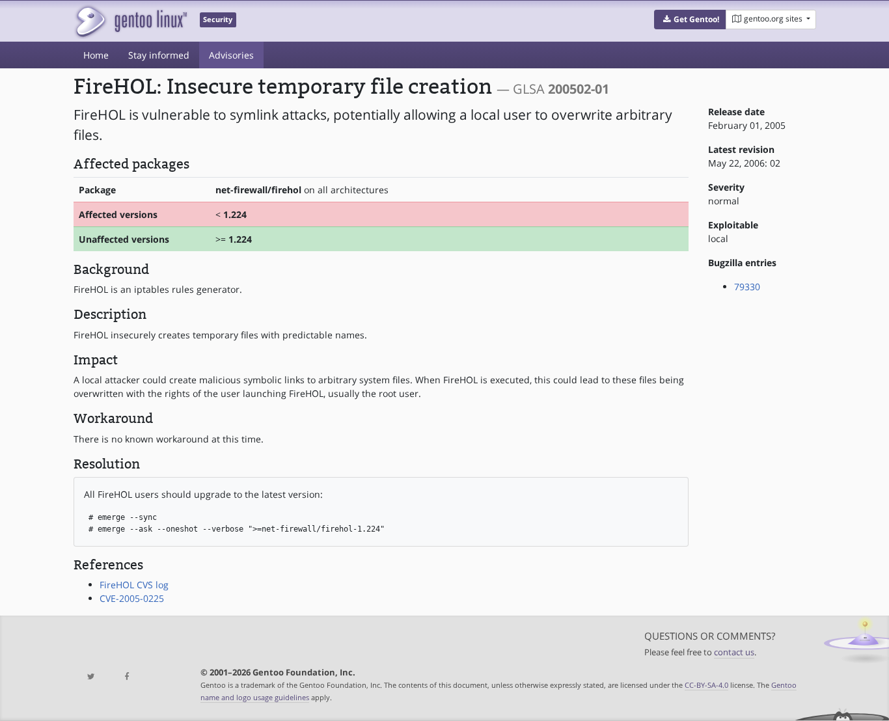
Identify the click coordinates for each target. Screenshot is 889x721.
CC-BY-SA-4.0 (706, 685)
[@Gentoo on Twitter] (91, 677)
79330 (747, 286)
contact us (734, 652)
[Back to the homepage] (130, 21)
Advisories (231, 55)
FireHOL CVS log (134, 584)
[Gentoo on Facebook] (126, 677)
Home (96, 55)
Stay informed (158, 55)
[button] (690, 19)
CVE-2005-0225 (132, 598)
